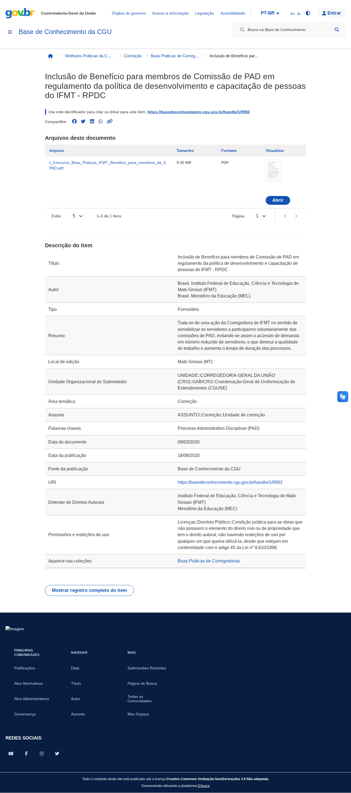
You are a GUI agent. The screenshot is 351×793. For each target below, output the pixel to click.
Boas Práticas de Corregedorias (175, 55)
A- (299, 14)
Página (238, 216)
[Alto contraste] (307, 13)
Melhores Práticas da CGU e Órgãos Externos (90, 55)
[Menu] (9, 32)
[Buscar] (336, 29)
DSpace (204, 786)
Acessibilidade (232, 13)
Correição (132, 55)
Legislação (204, 13)
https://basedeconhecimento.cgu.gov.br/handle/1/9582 (199, 112)
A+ (292, 14)
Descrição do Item (68, 245)
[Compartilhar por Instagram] (41, 753)
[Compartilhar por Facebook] (26, 753)
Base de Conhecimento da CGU (65, 31)
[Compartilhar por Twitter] (57, 753)
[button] (331, 13)
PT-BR (267, 13)
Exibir (56, 216)
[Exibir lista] (81, 216)
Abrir (278, 200)
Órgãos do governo (129, 13)
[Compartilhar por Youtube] (10, 753)
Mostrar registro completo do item (89, 590)
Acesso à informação (170, 13)
